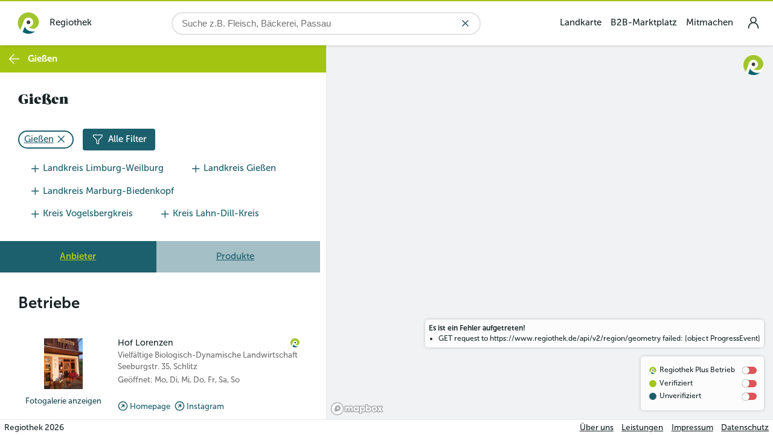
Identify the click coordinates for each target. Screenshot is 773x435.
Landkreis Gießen (240, 168)
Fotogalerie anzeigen (63, 400)
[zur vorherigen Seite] (14, 59)
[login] (753, 22)
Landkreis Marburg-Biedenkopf (108, 190)
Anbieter (78, 256)
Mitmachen (709, 22)
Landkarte (580, 22)
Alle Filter (127, 139)
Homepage (150, 406)
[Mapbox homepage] (356, 409)
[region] (550, 232)
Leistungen (642, 427)
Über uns (597, 427)
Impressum (692, 427)
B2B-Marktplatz (644, 22)
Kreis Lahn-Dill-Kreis (216, 213)
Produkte (235, 256)
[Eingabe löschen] (465, 23)
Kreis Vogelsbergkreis (88, 213)
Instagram (205, 406)
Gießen (39, 139)
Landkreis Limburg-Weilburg (103, 168)
